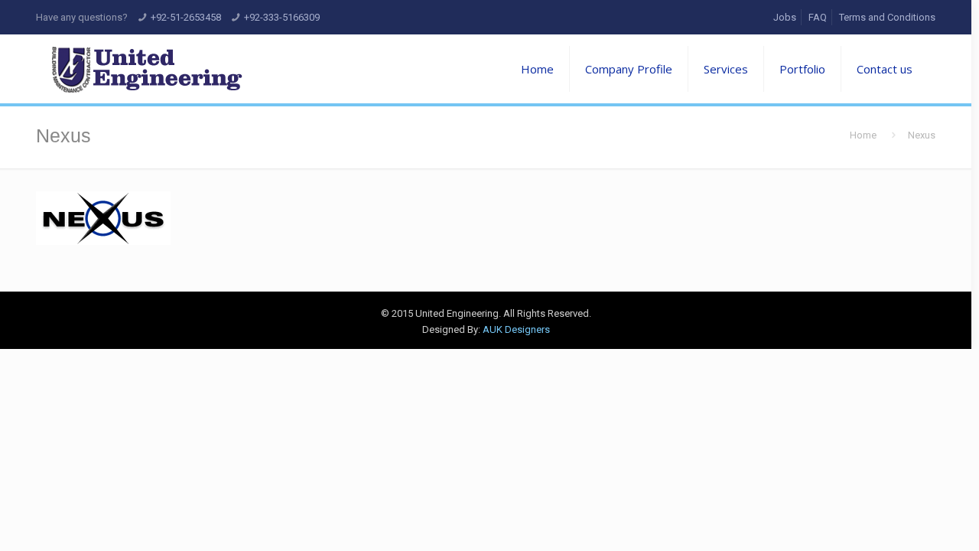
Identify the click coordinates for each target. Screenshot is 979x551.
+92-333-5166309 (282, 17)
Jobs (784, 17)
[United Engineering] (146, 68)
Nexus (921, 135)
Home (863, 135)
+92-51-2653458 (186, 17)
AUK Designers (516, 329)
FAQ (817, 17)
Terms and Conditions (887, 17)
